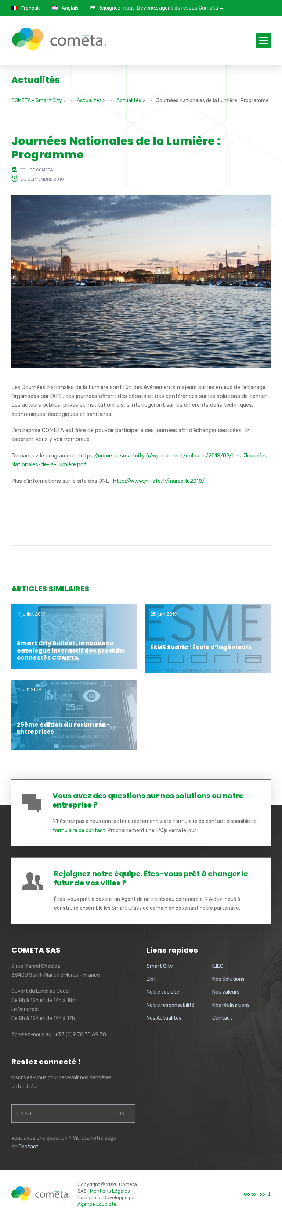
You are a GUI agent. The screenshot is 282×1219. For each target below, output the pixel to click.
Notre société (163, 992)
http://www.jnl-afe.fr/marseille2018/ (159, 481)
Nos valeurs (225, 992)
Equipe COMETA (36, 169)
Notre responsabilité (171, 1005)
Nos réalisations (231, 1005)
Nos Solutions (228, 979)
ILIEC (217, 966)
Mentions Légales (110, 1191)
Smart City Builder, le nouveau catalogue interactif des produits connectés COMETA (71, 650)
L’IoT (151, 979)
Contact (222, 1018)
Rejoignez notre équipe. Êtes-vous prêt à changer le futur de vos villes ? (151, 878)
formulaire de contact (79, 830)
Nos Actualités (164, 1018)
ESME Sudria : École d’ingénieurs (201, 647)
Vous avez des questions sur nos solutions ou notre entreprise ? (148, 800)
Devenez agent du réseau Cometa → (180, 8)
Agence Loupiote (96, 1204)
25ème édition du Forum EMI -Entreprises (63, 728)
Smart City (160, 966)
